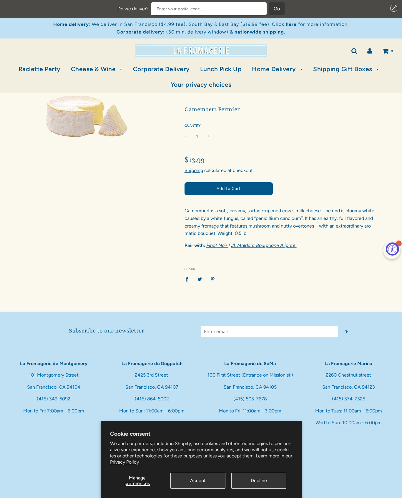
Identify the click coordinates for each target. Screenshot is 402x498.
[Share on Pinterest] (213, 279)
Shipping (194, 170)
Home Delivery (275, 69)
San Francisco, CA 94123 (348, 387)
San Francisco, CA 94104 (53, 387)
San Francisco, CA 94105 (250, 387)
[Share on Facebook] (189, 279)
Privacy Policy (124, 462)
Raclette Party (40, 69)
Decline (259, 480)
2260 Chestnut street (348, 375)
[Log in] (369, 51)
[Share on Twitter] (200, 279)
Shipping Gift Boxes (343, 69)
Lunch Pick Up (221, 69)
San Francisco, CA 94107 (151, 387)
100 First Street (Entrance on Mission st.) (250, 375)
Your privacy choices (201, 84)
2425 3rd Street (152, 375)
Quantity (193, 126)
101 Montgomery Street (54, 375)
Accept (198, 480)
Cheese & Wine (94, 69)
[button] (392, 8)
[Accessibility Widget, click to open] (392, 249)
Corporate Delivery (161, 69)
